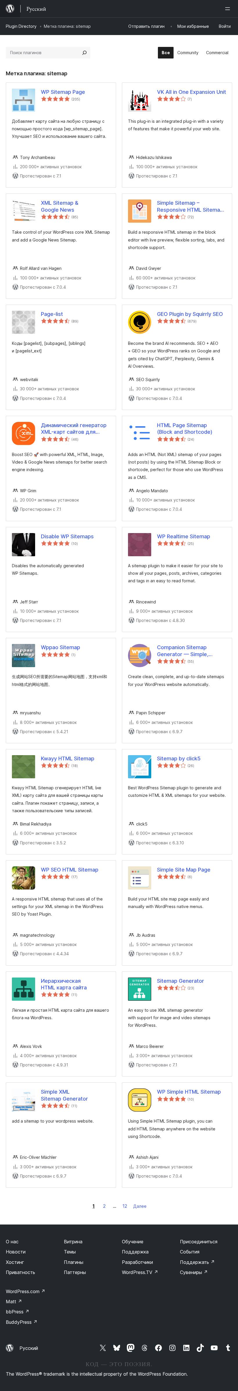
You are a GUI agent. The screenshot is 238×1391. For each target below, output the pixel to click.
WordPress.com (25, 1291)
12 (124, 1206)
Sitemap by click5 (179, 758)
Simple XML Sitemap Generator (64, 1095)
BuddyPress (21, 1322)
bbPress (17, 1312)
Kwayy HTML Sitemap (67, 758)
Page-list (52, 314)
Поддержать (197, 1262)
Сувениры (194, 1272)
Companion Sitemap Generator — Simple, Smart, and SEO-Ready (185, 651)
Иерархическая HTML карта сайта (64, 984)
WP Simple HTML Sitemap (189, 1092)
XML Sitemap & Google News (59, 206)
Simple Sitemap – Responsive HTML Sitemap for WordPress (190, 206)
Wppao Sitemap (60, 647)
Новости (16, 1252)
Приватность (20, 1272)
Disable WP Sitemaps (67, 536)
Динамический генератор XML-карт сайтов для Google (74, 428)
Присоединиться (198, 1241)
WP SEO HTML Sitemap (69, 870)
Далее (140, 1206)
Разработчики (137, 1262)
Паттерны (75, 1272)
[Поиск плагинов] (84, 52)
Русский (28, 1348)
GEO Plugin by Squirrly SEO (190, 314)
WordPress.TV (140, 1272)
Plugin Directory (21, 26)
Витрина (73, 1241)
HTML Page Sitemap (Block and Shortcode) (184, 428)
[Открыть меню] (228, 8)
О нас (12, 1241)
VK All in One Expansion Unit (191, 92)
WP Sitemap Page (63, 92)
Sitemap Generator (180, 981)
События (189, 1252)
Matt (14, 1301)
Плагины (73, 1262)
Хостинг (15, 1262)
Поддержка (135, 1252)
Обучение (132, 1241)
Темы (70, 1252)
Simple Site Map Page (183, 870)
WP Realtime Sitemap (183, 536)
